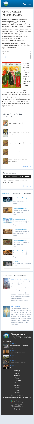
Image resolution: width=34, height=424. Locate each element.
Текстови (17, 375)
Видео (17, 373)
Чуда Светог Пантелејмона (17, 352)
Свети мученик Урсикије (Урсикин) (19, 143)
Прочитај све (27, 166)
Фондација (17, 370)
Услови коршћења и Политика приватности (17, 397)
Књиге (17, 387)
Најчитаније (16, 193)
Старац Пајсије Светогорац (18, 362)
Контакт (17, 392)
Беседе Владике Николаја (20, 198)
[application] (17, 176)
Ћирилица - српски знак (17, 367)
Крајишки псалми (15, 358)
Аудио (17, 378)
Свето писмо (17, 380)
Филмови (16, 261)
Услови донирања (17, 395)
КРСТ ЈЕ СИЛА (15, 306)
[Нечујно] (23, 177)
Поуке (17, 383)
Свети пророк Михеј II (15, 123)
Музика (17, 390)
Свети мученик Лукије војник (17, 152)
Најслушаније (28, 193)
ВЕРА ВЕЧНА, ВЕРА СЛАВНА (20, 279)
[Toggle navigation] (30, 3)
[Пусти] (5, 177)
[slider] (27, 176)
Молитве (17, 385)
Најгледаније (5, 193)
